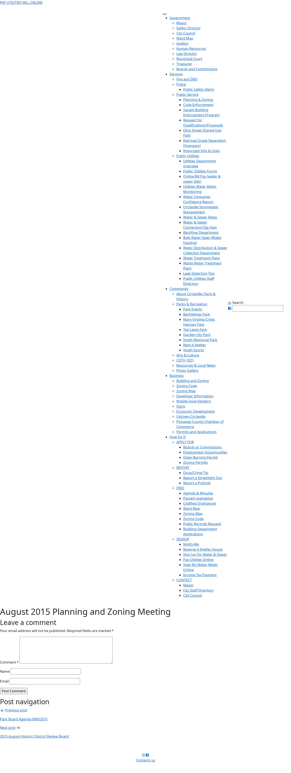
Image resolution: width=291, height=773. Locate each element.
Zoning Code (186, 386)
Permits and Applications (196, 432)
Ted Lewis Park (195, 329)
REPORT (182, 467)
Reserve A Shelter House (203, 549)
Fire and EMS (186, 79)
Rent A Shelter (194, 345)
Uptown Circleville (190, 416)
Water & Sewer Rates (200, 217)
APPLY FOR (185, 442)
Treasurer (184, 64)
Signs (180, 406)
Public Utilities (187, 156)
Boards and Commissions (197, 69)
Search (237, 302)
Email (4, 681)
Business (177, 375)
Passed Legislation (198, 498)
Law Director (186, 53)
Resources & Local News (196, 365)
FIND (180, 488)
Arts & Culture (187, 355)
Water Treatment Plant (201, 258)
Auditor (182, 43)
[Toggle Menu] (164, 14)
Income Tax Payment (200, 575)
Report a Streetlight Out (202, 478)
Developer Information (194, 396)
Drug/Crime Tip (195, 472)
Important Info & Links (201, 150)
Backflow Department (201, 232)
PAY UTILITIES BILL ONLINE (21, 2)
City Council (185, 33)
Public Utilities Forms (200, 171)
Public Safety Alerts (198, 89)
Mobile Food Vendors (193, 401)
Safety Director (188, 28)
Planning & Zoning (198, 99)
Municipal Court (189, 58)
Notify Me (191, 544)
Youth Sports (193, 350)
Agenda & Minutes (198, 493)
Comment (9, 662)
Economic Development (195, 411)
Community (179, 288)
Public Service (187, 94)
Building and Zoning (192, 380)
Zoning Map (186, 391)
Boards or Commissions (202, 447)
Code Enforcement (198, 104)
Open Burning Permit (200, 457)
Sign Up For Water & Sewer (205, 554)
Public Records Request (202, 524)
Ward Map (184, 38)
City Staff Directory (198, 590)
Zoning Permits (195, 462)
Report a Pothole (196, 483)
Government (180, 18)
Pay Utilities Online (198, 559)
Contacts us (145, 760)
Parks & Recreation (191, 304)
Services (176, 74)
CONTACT (184, 580)
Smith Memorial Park (200, 340)
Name (5, 671)
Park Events (192, 309)
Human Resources (191, 48)
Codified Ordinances (199, 503)
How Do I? (178, 437)
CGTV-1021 (185, 360)
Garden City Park (196, 334)
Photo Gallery (187, 370)
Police (181, 84)
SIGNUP (182, 539)
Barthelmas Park (196, 314)
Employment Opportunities (205, 452)
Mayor (181, 23)
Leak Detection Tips (199, 273)
